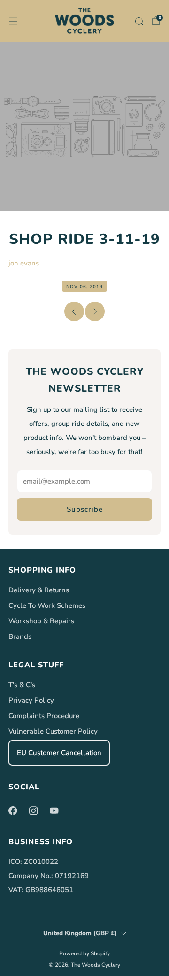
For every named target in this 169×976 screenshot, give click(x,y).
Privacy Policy (31, 700)
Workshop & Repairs (41, 621)
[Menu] (13, 21)
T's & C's (21, 684)
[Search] (139, 21)
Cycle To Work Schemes (46, 605)
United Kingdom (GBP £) (80, 933)
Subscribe (85, 509)
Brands (19, 636)
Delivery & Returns (38, 590)
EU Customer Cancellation (59, 752)
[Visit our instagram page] (33, 810)
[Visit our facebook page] (12, 810)
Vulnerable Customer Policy (53, 731)
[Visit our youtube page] (54, 810)
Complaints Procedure (43, 715)
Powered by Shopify (84, 953)
